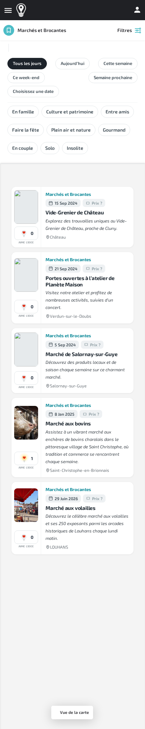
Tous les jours (27, 63)
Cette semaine (118, 63)
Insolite (75, 148)
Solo (50, 148)
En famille (23, 111)
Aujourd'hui (72, 63)
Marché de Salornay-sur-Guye (82, 354)
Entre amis (117, 111)
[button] (26, 233)
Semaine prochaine (113, 77)
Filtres (124, 30)
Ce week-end (26, 77)
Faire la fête (25, 130)
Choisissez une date (33, 91)
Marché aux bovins (68, 423)
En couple (22, 148)
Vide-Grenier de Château (75, 212)
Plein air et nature (71, 130)
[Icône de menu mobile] (8, 10)
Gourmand (114, 130)
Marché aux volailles (70, 508)
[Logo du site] (22, 10)
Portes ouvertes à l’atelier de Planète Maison (80, 281)
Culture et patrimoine (69, 111)
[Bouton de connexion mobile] (137, 9)
